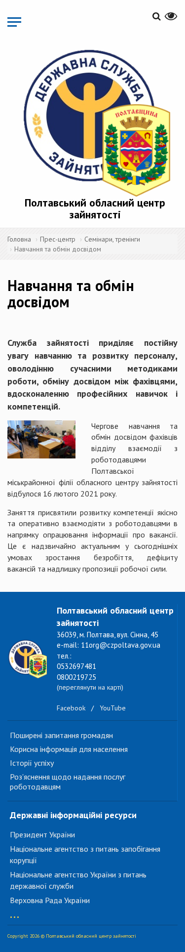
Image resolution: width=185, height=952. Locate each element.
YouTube (113, 708)
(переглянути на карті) (90, 687)
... (14, 912)
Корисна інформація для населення (69, 749)
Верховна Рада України (50, 900)
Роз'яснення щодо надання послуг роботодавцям (67, 781)
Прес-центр (57, 239)
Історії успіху (32, 763)
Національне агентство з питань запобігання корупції (85, 854)
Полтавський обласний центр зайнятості (95, 208)
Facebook (71, 708)
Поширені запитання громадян (61, 735)
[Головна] (95, 121)
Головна (19, 239)
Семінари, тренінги (112, 239)
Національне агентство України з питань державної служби (78, 880)
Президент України (42, 834)
